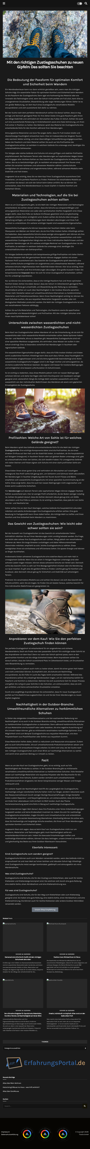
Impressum (5, 1132)
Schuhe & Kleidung (23, 954)
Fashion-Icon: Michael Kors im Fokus (67, 957)
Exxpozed (25, 273)
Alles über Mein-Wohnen (12, 1083)
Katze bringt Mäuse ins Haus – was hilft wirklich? (21, 1087)
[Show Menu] (4, 3)
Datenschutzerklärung (9, 1134)
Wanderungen (15, 491)
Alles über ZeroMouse (11, 1091)
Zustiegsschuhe (12, 450)
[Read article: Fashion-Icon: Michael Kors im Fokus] (67, 937)
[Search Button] (86, 3)
